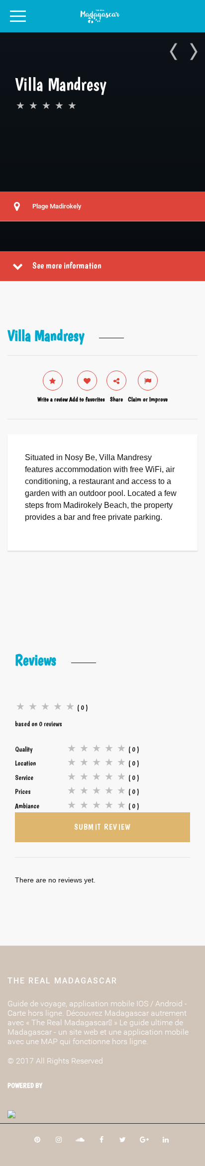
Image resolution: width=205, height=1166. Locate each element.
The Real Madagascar (62, 980)
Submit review (102, 827)
